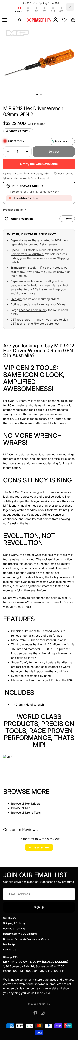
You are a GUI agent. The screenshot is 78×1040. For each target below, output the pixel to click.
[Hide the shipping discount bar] (70, 7)
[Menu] (5, 20)
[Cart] (73, 20)
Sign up (39, 907)
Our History (9, 917)
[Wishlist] (64, 20)
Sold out (53, 151)
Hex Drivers (32, 803)
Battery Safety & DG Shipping (20, 933)
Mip (27, 808)
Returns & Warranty (14, 928)
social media (32, 304)
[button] (14, 123)
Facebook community (33, 310)
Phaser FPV (43, 1003)
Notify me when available (39, 164)
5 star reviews (48, 244)
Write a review (39, 847)
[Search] (19, 20)
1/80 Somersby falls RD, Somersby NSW (34, 191)
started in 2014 (51, 240)
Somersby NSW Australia (27, 254)
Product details (13, 209)
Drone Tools (33, 812)
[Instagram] (42, 1012)
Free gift (16, 299)
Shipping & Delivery (14, 923)
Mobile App (9, 944)
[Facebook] (35, 1012)
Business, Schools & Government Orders (26, 938)
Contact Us (9, 949)
